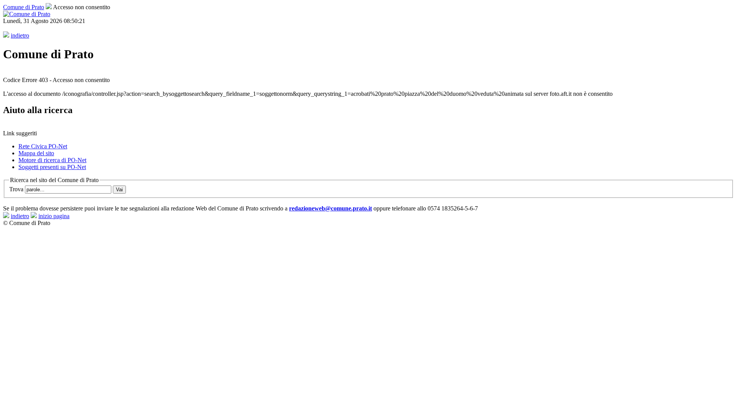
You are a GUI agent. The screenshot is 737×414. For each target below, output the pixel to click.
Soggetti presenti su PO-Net (52, 167)
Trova (17, 189)
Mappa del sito (36, 153)
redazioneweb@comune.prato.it (330, 208)
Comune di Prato (23, 7)
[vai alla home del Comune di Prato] (26, 14)
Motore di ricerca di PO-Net (52, 160)
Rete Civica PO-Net (42, 146)
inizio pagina (53, 216)
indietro (20, 35)
